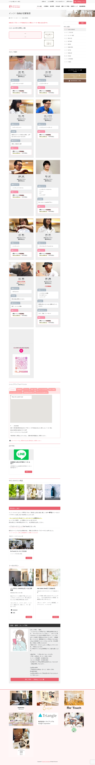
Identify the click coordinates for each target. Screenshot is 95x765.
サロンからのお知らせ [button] (41, 392)
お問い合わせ (69, 1)
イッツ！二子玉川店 (68, 32)
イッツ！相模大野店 (68, 47)
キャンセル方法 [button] (43, 389)
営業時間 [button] (19, 389)
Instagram (15, 610)
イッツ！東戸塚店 (68, 41)
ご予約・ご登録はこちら (35, 679)
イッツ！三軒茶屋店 (68, 58)
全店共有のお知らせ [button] (29, 392)
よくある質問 (51, 1)
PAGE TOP (91, 741)
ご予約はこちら (80, 1)
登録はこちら (28, 471)
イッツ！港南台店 (68, 53)
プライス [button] (26, 389)
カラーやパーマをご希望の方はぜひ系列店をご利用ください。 (26, 440)
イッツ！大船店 (67, 61)
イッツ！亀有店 (67, 44)
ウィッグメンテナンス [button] (15, 392)
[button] (75, 70)
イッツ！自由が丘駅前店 (69, 29)
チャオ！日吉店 (67, 55)
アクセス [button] (12, 389)
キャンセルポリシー (60, 1)
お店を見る (29, 557)
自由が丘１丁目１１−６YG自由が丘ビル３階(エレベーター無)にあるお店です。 (29, 22)
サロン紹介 (67, 26)
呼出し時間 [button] (52, 389)
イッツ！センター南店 (69, 35)
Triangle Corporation (46, 761)
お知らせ (44, 1)
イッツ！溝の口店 (68, 38)
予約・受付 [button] (34, 389)
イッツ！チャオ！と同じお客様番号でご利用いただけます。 (24, 532)
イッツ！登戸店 (67, 50)
